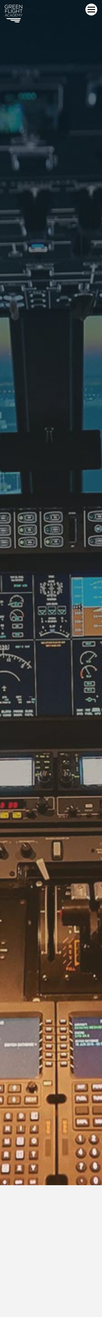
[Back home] (14, 13)
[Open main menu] (91, 9)
